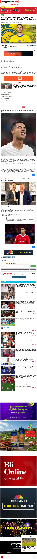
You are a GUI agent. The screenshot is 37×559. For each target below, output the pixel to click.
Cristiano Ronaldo (4, 57)
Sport (2, 15)
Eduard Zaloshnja (7, 327)
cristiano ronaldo (5, 257)
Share (28, 45)
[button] (2, 557)
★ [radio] (13, 261)
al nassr (10, 257)
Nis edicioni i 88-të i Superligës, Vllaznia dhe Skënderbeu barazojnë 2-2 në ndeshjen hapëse (29, 547)
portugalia (13, 257)
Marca (18, 57)
